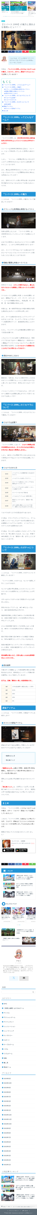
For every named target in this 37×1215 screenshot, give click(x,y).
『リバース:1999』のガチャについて (16, 102)
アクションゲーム (9, 1017)
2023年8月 (7, 1092)
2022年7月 (7, 1137)
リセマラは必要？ (11, 97)
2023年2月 (7, 1105)
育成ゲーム (7, 1067)
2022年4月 (7, 1151)
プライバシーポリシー (14, 1210)
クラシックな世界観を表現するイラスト (18, 89)
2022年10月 (8, 1124)
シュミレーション (9, 1026)
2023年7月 (7, 1096)
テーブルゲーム (9, 1044)
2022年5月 (7, 1146)
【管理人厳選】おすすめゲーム (14, 1008)
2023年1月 (7, 1110)
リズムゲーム (8, 1053)
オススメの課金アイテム (13, 108)
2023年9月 (7, 1087)
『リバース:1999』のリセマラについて (17, 95)
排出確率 (8, 104)
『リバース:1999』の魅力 (12, 87)
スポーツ (7, 1040)
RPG (3, 21)
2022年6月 (7, 1142)
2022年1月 (7, 1164)
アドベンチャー (9, 1022)
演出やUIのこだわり (12, 93)
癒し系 (6, 1062)
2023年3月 (7, 1101)
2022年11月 (8, 1119)
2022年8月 (7, 1133)
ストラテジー (8, 1035)
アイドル (7, 1013)
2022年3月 (7, 1155)
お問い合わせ (25, 1210)
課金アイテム (8, 106)
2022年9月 (7, 1128)
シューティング (9, 1031)
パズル (6, 1049)
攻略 (5, 1058)
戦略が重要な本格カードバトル (15, 91)
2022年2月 (7, 1160)
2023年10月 (8, 1083)
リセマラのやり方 (11, 99)
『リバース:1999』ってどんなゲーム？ (17, 85)
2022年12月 (8, 1115)
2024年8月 (7, 1078)
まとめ (6, 110)
